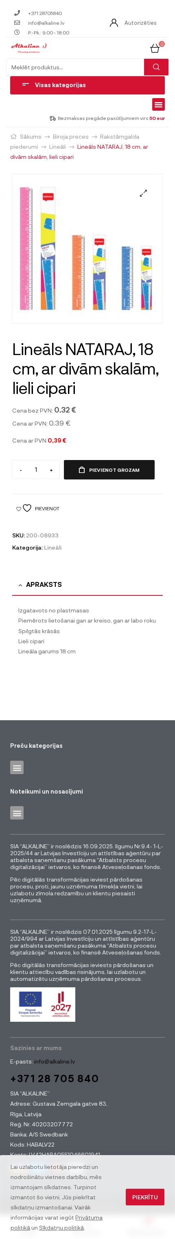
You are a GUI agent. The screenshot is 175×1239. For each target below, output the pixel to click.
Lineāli (57, 146)
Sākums (31, 136)
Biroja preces (71, 136)
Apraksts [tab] (44, 584)
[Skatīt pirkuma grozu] (155, 48)
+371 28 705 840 (54, 1078)
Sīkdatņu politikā (61, 1227)
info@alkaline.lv (54, 1061)
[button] (158, 104)
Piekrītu (145, 1197)
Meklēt (156, 67)
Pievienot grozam (114, 470)
